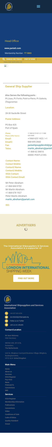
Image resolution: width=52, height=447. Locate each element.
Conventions (10, 388)
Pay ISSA (8, 380)
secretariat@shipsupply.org (19, 317)
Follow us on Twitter (17, 321)
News (7, 382)
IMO (6, 390)
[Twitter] (6, 320)
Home (7, 369)
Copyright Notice (34, 442)
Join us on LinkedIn (16, 325)
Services (8, 374)
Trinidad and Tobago (14, 59)
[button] (38, 6)
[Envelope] (6, 317)
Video (7, 411)
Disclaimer (44, 442)
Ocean (7, 424)
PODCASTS (9, 385)
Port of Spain (30, 59)
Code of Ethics (10, 417)
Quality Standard (11, 421)
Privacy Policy (23, 442)
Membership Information (14, 402)
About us (8, 372)
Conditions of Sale (12, 414)
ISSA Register (10, 377)
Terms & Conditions (11, 442)
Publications (10, 405)
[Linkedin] (6, 324)
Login (7, 444)
